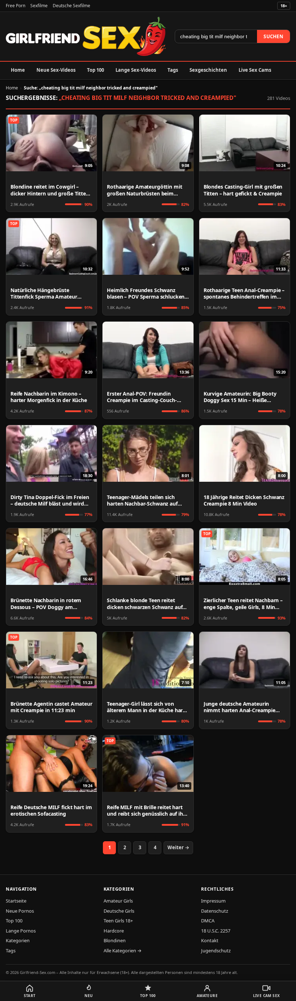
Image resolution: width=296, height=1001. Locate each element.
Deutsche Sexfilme (71, 6)
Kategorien (18, 940)
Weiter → (178, 847)
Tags (172, 70)
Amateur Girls (118, 901)
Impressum (213, 901)
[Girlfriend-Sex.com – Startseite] (86, 36)
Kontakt (209, 940)
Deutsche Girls (119, 911)
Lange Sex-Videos (136, 70)
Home (18, 70)
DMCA (207, 920)
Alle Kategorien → (123, 950)
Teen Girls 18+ (118, 920)
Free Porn (15, 6)
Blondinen (115, 940)
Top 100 (95, 70)
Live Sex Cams (255, 70)
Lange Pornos (21, 930)
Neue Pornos (20, 911)
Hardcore (114, 930)
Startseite (16, 901)
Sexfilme (39, 6)
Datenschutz (214, 911)
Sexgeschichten (208, 70)
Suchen (273, 36)
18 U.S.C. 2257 (215, 930)
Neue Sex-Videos (55, 70)
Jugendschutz (216, 950)
